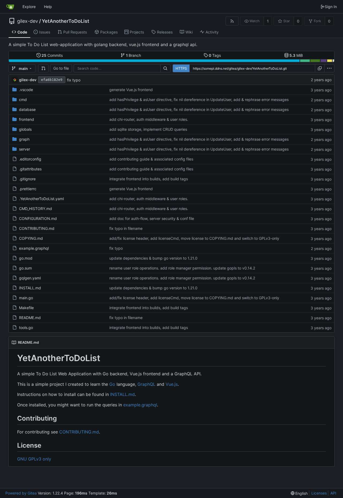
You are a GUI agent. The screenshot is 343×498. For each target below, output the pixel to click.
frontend (26, 119)
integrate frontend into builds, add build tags (148, 179)
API (333, 493)
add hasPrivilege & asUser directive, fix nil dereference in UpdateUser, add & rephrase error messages (199, 99)
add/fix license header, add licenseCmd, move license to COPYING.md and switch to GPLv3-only (194, 238)
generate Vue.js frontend (131, 89)
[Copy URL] (320, 68)
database (27, 109)
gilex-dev (27, 21)
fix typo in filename (126, 228)
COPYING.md (31, 238)
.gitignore (27, 179)
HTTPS (181, 68)
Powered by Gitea (21, 493)
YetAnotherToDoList (65, 21)
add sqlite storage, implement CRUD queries (148, 129)
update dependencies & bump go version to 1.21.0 (153, 258)
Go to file (61, 68)
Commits (52, 55)
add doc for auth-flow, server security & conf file (151, 218)
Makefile (26, 307)
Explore (29, 6)
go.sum (25, 268)
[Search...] (165, 68)
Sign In (331, 6)
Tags (215, 55)
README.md (30, 317)
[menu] (329, 68)
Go (112, 384)
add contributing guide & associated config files (151, 159)
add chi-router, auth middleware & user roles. (148, 119)
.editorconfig (30, 159)
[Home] (10, 7)
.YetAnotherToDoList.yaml (41, 198)
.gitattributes (30, 169)
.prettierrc (27, 188)
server (24, 149)
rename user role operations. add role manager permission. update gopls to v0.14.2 (182, 268)
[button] (43, 68)
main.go (26, 297)
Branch (133, 55)
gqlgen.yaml (30, 278)
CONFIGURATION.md (38, 218)
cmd (23, 99)
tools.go (26, 327)
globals (25, 129)
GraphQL (146, 384)
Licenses (319, 493)
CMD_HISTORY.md (35, 208)
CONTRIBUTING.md (36, 228)
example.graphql (34, 248)
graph (24, 139)
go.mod (25, 258)
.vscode (26, 89)
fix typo (73, 80)
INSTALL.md (30, 288)
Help (48, 6)
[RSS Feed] (232, 21)
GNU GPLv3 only (34, 459)
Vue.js (172, 384)
